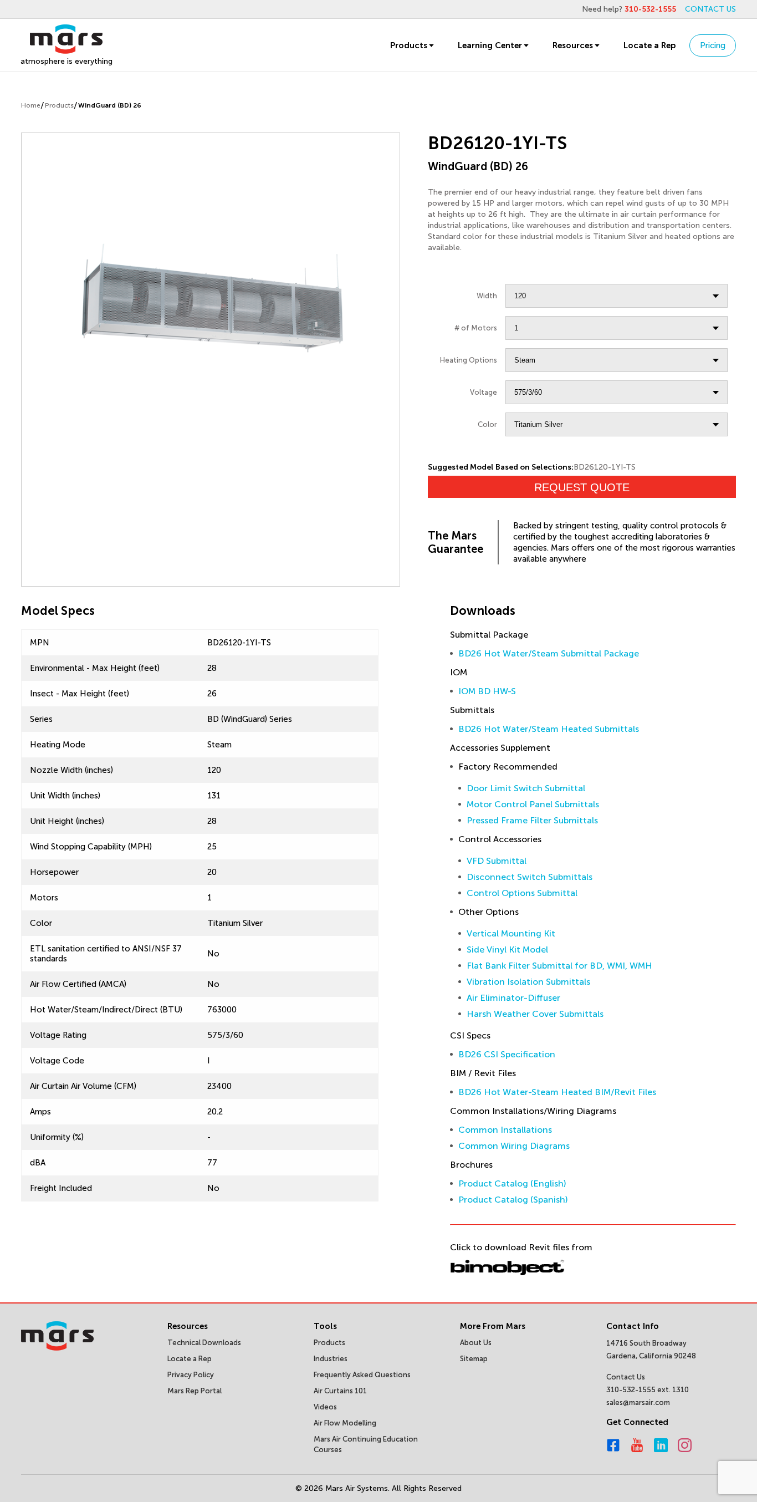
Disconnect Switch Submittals (529, 877)
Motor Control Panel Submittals (533, 804)
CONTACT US (710, 9)
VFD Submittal (496, 861)
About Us (476, 1342)
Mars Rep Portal (194, 1391)
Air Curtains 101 (340, 1391)
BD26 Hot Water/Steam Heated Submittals (548, 729)
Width (487, 296)
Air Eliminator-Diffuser (513, 997)
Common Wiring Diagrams (514, 1145)
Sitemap (474, 1359)
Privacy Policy (190, 1375)
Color (487, 424)
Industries (330, 1359)
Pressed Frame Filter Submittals (532, 820)
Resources (573, 45)
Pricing (712, 45)
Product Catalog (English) (512, 1183)
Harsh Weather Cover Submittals (535, 1014)
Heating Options (468, 360)
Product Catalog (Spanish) (513, 1199)
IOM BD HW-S (487, 691)
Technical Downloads (204, 1342)
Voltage (483, 392)
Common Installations (505, 1129)
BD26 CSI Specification (506, 1054)
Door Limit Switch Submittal (526, 788)
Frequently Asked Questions (362, 1375)
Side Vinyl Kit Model (507, 949)
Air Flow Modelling (345, 1423)
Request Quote (582, 487)
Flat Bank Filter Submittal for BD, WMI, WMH (559, 965)
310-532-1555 (650, 9)
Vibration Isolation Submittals (528, 981)
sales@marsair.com (638, 1402)
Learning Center (490, 45)
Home (30, 105)
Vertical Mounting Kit (511, 933)
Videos (325, 1407)
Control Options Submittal (522, 893)
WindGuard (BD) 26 (109, 105)
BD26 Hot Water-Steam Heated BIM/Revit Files (557, 1092)
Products (408, 45)
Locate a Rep (649, 45)
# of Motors (475, 328)
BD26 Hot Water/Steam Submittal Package (548, 653)
